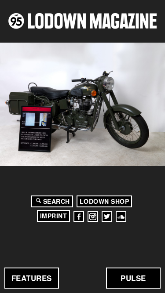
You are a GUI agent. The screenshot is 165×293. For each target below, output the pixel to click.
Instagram (93, 216)
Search (56, 201)
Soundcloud (121, 216)
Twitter (107, 216)
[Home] (82, 20)
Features (31, 278)
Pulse (133, 278)
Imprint (53, 215)
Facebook (78, 216)
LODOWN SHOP (104, 201)
